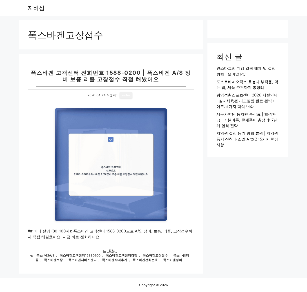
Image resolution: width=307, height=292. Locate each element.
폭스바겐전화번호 (145, 260)
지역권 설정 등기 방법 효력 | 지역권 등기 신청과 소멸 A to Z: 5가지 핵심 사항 (247, 139)
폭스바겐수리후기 (114, 260)
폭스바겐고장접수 (155, 255)
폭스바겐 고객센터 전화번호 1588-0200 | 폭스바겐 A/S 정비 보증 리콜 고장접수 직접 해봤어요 (111, 75)
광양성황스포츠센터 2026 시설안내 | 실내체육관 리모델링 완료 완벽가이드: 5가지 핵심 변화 (247, 101)
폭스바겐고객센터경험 (121, 255)
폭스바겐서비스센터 (82, 260)
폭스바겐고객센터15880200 (80, 255)
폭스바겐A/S (45, 255)
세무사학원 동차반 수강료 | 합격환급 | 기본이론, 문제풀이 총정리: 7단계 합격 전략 (247, 120)
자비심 (36, 7)
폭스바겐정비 (172, 260)
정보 (112, 250)
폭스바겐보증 (53, 260)
